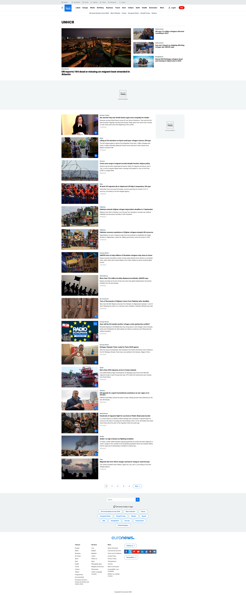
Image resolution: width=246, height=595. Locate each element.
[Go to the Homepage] (68, 8)
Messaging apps (96, 564)
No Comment (104, 299)
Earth (138, 8)
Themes (77, 544)
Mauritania (65, 69)
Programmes (79, 574)
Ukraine (154, 13)
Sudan (102, 436)
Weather (94, 553)
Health (144, 8)
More (109, 544)
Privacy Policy (112, 558)
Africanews (94, 569)
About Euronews (113, 548)
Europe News (104, 253)
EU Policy (100, 8)
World (92, 8)
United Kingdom (123, 525)
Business (109, 8)
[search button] (120, 2)
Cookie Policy (112, 556)
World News (104, 276)
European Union (133, 13)
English (65, 2)
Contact (110, 564)
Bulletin (93, 550)
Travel (117, 8)
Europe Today (104, 115)
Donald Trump (145, 13)
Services (94, 544)
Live (181, 7)
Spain (101, 367)
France (124, 13)
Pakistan (103, 207)
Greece (102, 161)
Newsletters (130, 557)
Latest (78, 8)
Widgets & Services (97, 566)
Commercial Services (114, 550)
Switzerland (159, 29)
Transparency (112, 561)
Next (124, 8)
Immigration (115, 520)
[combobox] (129, 2)
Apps (93, 561)
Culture (131, 8)
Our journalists (79, 577)
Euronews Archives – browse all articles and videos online (82, 582)
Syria (101, 138)
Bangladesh (159, 56)
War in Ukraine (115, 13)
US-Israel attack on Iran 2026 (99, 13)
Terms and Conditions (114, 553)
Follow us (94, 558)
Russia (144, 516)
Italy (101, 184)
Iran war (127, 520)
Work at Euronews (113, 566)
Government (139, 520)
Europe (85, 8)
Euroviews (153, 8)
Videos (77, 572)
